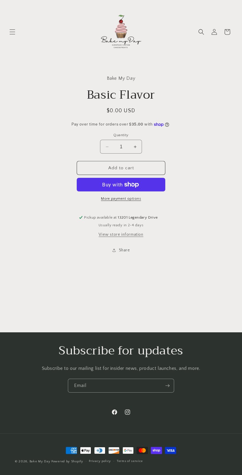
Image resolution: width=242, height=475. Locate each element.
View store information (121, 234)
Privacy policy (100, 461)
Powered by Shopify (67, 461)
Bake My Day (40, 461)
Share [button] (124, 250)
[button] (12, 31)
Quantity (120, 135)
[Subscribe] (167, 386)
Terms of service (130, 461)
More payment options (121, 199)
